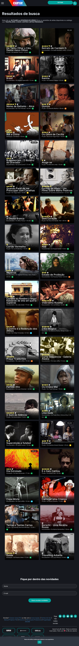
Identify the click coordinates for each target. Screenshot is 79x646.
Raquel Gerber (57, 248)
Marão (17, 136)
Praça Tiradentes (16, 358)
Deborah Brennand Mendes (21, 527)
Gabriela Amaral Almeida (56, 445)
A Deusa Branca (15, 218)
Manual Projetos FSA (10, 620)
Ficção (8, 52)
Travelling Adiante (52, 555)
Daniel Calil (52, 473)
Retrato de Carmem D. (54, 48)
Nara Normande (53, 220)
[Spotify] (71, 616)
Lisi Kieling (56, 305)
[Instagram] (64, 616)
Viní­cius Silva (64, 415)
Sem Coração (49, 218)
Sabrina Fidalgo (53, 80)
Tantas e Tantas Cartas (19, 525)
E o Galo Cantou (51, 471)
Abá (44, 246)
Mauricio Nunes (55, 331)
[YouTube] (67, 616)
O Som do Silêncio (16, 415)
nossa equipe (35, 618)
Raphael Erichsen (23, 274)
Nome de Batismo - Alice (20, 106)
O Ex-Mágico (49, 328)
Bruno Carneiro (53, 501)
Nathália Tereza (18, 52)
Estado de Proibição (53, 274)
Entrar (60, 2)
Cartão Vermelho (16, 246)
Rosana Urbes (19, 557)
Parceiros (22, 620)
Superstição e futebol (18, 443)
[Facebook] (60, 616)
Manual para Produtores (33, 620)
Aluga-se (47, 162)
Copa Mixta (12, 499)
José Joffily (21, 361)
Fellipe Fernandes (19, 333)
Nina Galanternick (58, 192)
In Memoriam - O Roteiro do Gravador (20, 161)
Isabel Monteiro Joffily (59, 50)
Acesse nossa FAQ (15, 618)
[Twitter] (75, 616)
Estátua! (46, 443)
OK (39, 642)
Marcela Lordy (53, 164)
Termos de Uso (46, 618)
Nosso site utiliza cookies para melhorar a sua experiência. (39, 639)
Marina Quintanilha (58, 529)
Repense (11, 272)
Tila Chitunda (22, 108)
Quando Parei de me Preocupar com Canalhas (20, 189)
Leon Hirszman (22, 389)
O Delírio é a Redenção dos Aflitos (21, 329)
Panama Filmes (57, 277)
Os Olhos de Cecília (53, 134)
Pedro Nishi (56, 415)
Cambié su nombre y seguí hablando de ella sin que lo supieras (21, 300)
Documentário (46, 50)
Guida (9, 555)
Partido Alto (13, 386)
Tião (60, 220)
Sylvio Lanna (21, 164)
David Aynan (17, 417)
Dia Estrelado (13, 471)
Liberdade (47, 412)
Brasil (9, 78)
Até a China (12, 134)
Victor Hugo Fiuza (54, 136)
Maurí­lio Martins (53, 108)
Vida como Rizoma (52, 302)
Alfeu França (21, 220)
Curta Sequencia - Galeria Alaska (56, 357)
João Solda (21, 305)
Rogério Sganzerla (23, 80)
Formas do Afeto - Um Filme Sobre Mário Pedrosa (57, 189)
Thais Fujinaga (53, 389)
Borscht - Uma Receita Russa (54, 526)
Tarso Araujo (32, 274)
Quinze (46, 106)
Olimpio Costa (64, 331)
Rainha (45, 78)
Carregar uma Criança (54, 499)
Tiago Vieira (17, 192)
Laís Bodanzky (18, 248)
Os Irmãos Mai (50, 386)
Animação (9, 136)
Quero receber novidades (39, 600)
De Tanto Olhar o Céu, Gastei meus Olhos (18, 49)
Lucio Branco (57, 557)
